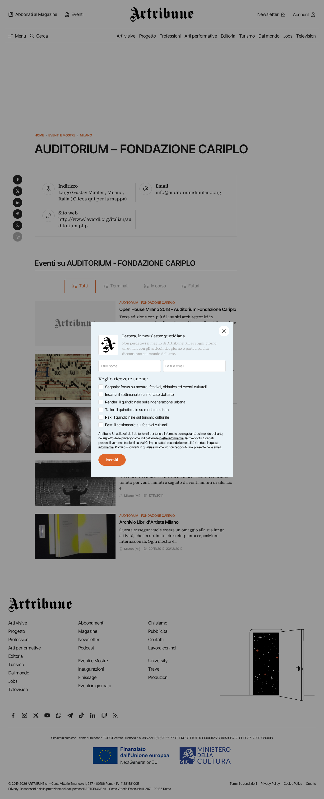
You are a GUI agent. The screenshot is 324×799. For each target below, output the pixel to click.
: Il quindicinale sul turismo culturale (137, 417)
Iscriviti (112, 459)
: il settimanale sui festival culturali (136, 424)
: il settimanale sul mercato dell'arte (139, 394)
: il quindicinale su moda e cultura (137, 409)
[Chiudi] (224, 331)
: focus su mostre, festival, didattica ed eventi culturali (156, 386)
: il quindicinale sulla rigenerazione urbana (145, 402)
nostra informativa (171, 438)
